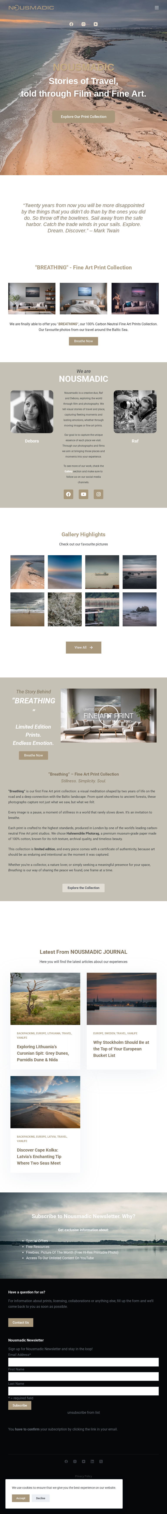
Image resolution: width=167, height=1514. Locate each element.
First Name (16, 1369)
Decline (40, 1498)
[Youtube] (83, 494)
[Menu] (157, 8)
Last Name (16, 1384)
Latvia (51, 1136)
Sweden (110, 1033)
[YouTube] (96, 24)
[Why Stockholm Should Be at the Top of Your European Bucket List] (122, 999)
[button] (108, 715)
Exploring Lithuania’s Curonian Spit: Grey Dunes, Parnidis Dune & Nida (43, 1053)
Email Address (19, 1355)
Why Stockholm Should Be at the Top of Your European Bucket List (121, 1049)
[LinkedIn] (92, 1461)
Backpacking (26, 1033)
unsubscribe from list (83, 1412)
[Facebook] (71, 24)
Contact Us (21, 1323)
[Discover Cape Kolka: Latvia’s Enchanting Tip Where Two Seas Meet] (45, 1102)
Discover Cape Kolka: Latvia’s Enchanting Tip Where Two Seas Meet (39, 1156)
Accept (20, 1498)
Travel (66, 1033)
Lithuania (53, 1033)
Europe (41, 1033)
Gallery (68, 471)
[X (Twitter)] (101, 1461)
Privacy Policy (83, 1476)
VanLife (22, 1037)
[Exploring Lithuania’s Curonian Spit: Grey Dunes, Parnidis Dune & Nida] (45, 999)
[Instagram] (84, 24)
